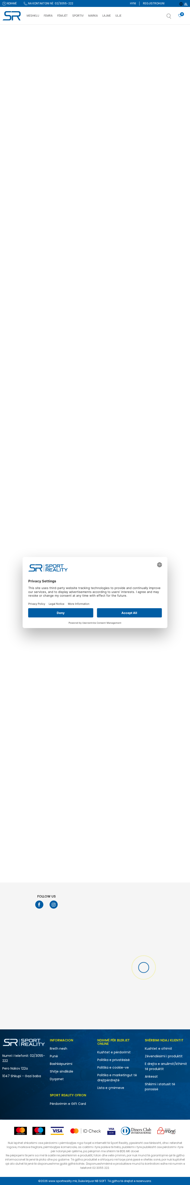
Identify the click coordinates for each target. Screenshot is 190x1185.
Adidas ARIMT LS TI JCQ (161, 224)
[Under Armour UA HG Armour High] (118, 392)
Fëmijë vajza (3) (17, 106)
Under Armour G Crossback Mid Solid (116, 817)
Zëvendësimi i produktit (164, 1056)
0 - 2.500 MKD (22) (19, 325)
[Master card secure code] (85, 1131)
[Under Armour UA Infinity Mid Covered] (166, 490)
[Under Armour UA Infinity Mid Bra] (71, 786)
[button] (173, 17)
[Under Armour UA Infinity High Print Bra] (118, 194)
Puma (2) (12, 170)
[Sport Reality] (12, 16)
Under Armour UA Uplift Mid (164, 421)
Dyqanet (57, 1079)
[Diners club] (136, 1131)
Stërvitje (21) (14, 132)
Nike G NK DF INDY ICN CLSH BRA (68, 127)
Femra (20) (14, 100)
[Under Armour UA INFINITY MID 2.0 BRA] (71, 392)
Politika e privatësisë (113, 1060)
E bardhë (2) (15, 227)
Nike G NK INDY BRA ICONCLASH (166, 125)
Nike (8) (11, 152)
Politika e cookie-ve (113, 1067)
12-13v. (34, 270)
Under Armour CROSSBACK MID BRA (68, 522)
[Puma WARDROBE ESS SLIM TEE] (118, 687)
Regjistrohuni (154, 3)
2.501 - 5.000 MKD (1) (20, 331)
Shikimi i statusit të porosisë (160, 1086)
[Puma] (104, 705)
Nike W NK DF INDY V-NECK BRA (118, 520)
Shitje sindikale (61, 1071)
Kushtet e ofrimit (158, 1048)
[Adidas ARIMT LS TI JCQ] (166, 194)
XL (30, 300)
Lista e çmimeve (110, 1087)
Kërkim (23, 371)
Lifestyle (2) (14, 126)
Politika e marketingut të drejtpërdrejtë (117, 1077)
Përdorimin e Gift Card (68, 1103)
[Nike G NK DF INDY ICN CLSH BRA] (71, 96)
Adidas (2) (14, 158)
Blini (111, 44)
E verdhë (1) (14, 239)
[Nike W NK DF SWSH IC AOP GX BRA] (118, 96)
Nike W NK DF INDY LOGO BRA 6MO (69, 226)
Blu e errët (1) (15, 221)
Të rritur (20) (14, 191)
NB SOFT (100, 1181)
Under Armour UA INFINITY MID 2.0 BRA (70, 423)
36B (11, 282)
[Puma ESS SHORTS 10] (166, 687)
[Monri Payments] (166, 1131)
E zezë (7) (12, 245)
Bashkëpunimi (61, 1063)
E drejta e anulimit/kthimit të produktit (166, 1066)
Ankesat (151, 1076)
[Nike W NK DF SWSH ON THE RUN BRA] (166, 293)
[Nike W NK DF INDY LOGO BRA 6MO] (71, 194)
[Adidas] (152, 211)
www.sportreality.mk (62, 1181)
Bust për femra (15, 60)
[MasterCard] (20, 1131)
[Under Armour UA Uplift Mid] (166, 392)
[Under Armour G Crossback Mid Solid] (118, 786)
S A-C (12, 300)
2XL (31, 276)
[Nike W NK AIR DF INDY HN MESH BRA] (118, 293)
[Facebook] (39, 905)
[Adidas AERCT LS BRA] (71, 293)
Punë (54, 1056)
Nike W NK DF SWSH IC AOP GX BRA (118, 127)
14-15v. (13, 276)
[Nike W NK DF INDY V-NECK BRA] (118, 490)
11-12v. (12, 270)
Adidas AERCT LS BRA (64, 322)
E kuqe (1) (12, 233)
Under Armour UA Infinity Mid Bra (70, 817)
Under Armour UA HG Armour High (117, 423)
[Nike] (57, 112)
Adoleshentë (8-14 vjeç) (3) (23, 199)
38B (32, 282)
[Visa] (57, 1131)
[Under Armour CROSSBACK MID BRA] (71, 490)
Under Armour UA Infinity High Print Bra (118, 226)
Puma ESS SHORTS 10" (160, 717)
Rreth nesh (58, 1048)
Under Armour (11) (18, 164)
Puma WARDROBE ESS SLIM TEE (118, 717)
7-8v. (12, 288)
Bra (8, 66)
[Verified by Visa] (111, 1131)
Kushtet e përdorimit (114, 1052)
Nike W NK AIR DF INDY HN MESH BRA (118, 324)
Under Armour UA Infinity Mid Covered (165, 522)
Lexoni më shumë (121, 29)
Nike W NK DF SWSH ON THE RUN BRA (166, 324)
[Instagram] (54, 905)
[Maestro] (38, 1131)
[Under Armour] (104, 211)
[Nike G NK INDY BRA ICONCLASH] (166, 96)
